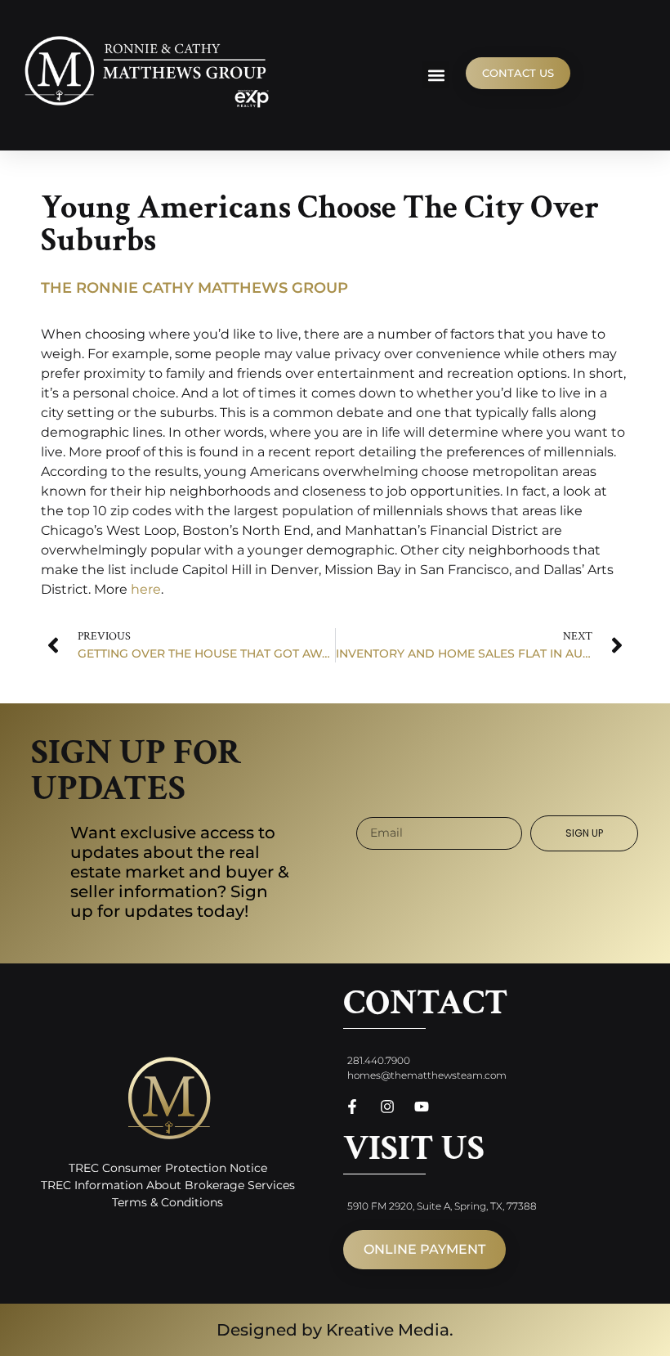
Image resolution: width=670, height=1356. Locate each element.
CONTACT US (518, 72)
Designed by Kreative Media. (335, 1330)
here (146, 589)
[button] (435, 74)
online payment (424, 1249)
